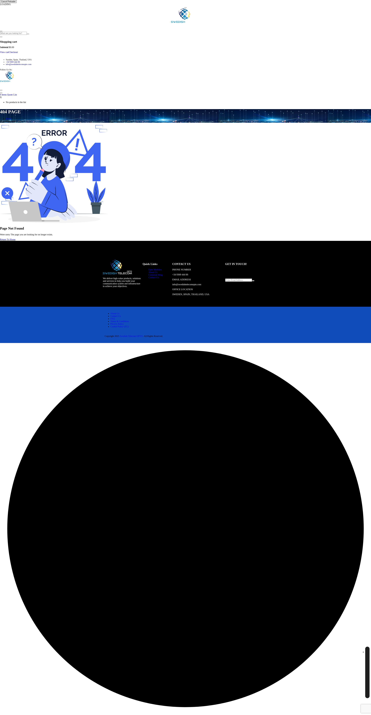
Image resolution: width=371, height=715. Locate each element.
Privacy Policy (117, 324)
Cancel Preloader (8, 1)
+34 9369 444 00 (13, 62)
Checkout (13, 52)
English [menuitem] (361, 651)
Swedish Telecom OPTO (131, 336)
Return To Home (8, 239)
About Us (23, 26)
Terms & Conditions (119, 321)
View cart (4, 52)
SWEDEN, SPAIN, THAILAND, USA (190, 294)
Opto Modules (7, 26)
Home (8, 119)
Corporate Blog (36, 26)
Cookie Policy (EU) (119, 326)
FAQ (48, 26)
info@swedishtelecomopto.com (18, 64)
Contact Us (57, 26)
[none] (367, 672)
